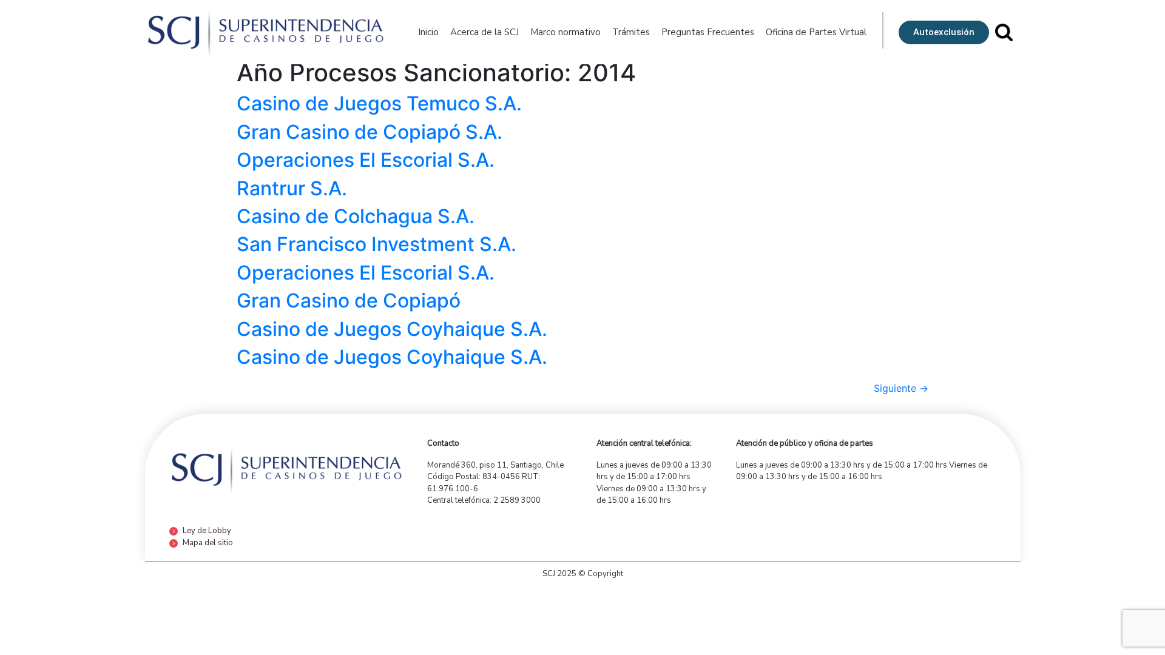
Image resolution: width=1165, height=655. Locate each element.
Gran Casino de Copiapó (349, 300)
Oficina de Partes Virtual (816, 32)
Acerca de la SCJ (484, 32)
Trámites (631, 32)
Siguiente (901, 388)
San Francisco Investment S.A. (376, 244)
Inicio (428, 32)
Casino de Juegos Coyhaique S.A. (392, 329)
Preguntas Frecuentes (707, 32)
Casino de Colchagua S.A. (355, 216)
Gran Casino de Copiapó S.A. (369, 132)
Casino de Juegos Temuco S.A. (379, 103)
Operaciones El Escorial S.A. (366, 160)
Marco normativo (565, 32)
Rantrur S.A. (292, 188)
